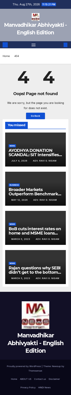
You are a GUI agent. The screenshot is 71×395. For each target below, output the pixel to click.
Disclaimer (54, 379)
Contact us (40, 379)
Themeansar (35, 370)
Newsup (56, 366)
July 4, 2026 (19, 160)
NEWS (12, 146)
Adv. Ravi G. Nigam (45, 160)
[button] (60, 45)
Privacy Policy (28, 387)
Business (14, 185)
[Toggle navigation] (33, 44)
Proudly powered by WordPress (24, 366)
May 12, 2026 (19, 200)
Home (6, 56)
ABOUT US (25, 379)
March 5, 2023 (21, 239)
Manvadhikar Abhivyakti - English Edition (35, 343)
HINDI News (44, 387)
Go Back (35, 116)
